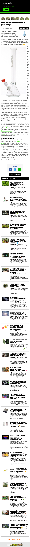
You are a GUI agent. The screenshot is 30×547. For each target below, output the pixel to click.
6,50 (4, 134)
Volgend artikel (14, 174)
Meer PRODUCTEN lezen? (15, 539)
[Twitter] (15, 169)
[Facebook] (10, 169)
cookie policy (11, 6)
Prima (6, 9)
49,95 (14, 134)
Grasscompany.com (6, 131)
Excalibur (8, 127)
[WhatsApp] (19, 169)
